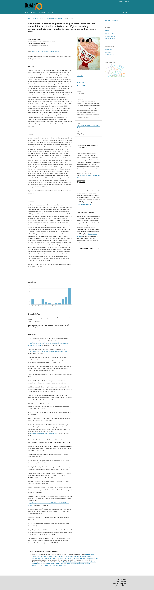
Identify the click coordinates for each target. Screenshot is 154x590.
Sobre (50, 12)
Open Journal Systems (111, 20)
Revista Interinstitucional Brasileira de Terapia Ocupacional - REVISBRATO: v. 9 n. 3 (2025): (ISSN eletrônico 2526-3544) (65, 557)
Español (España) (110, 33)
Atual (26, 12)
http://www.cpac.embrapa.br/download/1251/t (43, 433)
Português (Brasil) (110, 39)
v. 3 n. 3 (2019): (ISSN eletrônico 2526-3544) (51, 18)
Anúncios (42, 12)
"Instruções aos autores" (84, 204)
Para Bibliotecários (109, 55)
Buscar (125, 12)
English (107, 31)
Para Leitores (108, 49)
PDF (80, 75)
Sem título (82, 82)
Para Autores (108, 52)
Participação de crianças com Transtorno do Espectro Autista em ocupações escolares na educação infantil (63, 555)
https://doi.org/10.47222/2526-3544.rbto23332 (45, 51)
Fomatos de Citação (83, 117)
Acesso (127, 1)
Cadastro (120, 1)
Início (29, 18)
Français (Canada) (110, 36)
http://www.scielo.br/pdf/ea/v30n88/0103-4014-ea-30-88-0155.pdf (48, 351)
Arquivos (34, 12)
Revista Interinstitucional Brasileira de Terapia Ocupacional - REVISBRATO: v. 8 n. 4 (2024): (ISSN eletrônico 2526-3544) (62, 564)
